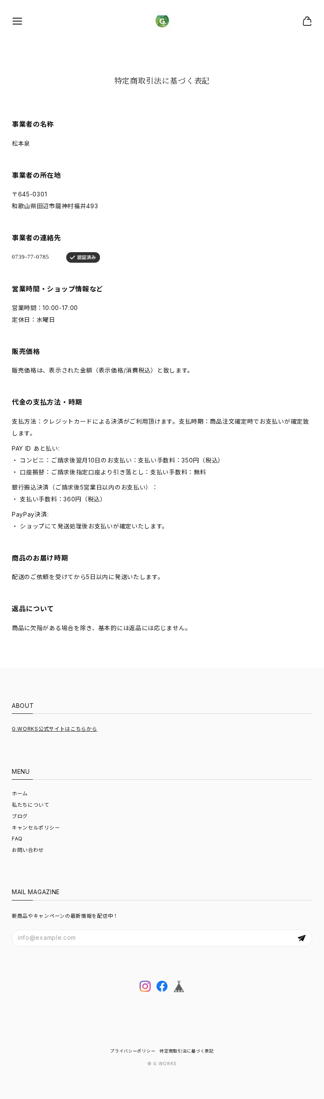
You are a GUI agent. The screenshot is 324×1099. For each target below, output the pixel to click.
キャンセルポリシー (36, 827)
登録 (301, 938)
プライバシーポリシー (132, 1050)
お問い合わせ (28, 850)
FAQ (17, 838)
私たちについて (30, 805)
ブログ (20, 816)
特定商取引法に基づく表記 (186, 1050)
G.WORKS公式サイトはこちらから (54, 729)
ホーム (20, 793)
